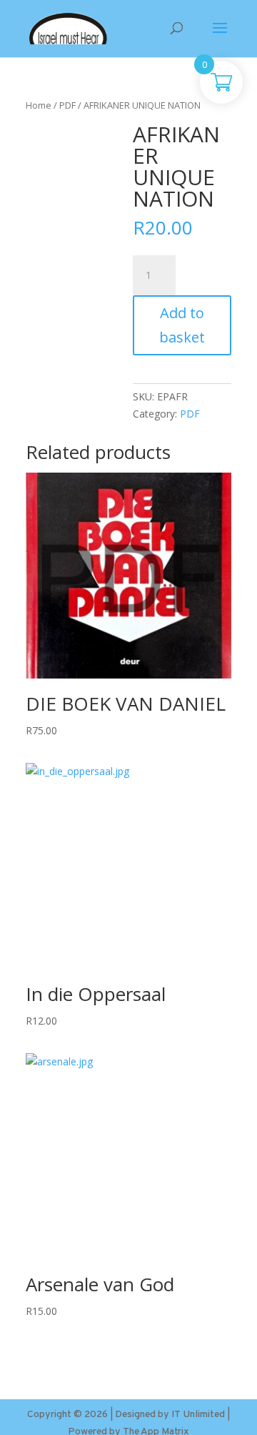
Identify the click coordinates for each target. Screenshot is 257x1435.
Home (38, 105)
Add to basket (182, 325)
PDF (67, 105)
